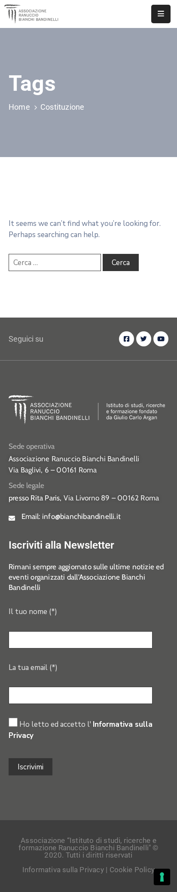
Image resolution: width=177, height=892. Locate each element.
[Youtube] (160, 338)
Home (19, 106)
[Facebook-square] (126, 338)
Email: (71, 516)
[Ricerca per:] (55, 262)
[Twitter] (143, 338)
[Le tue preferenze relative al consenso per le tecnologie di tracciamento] (162, 877)
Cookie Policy (132, 869)
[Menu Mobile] (161, 14)
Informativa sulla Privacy (63, 869)
